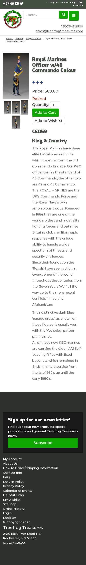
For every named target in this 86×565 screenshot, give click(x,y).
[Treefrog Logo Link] (13, 19)
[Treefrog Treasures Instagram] (8, 3)
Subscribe (43, 443)
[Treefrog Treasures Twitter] (21, 3)
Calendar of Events (17, 490)
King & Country (33, 38)
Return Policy (13, 481)
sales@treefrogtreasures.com (59, 31)
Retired (19, 38)
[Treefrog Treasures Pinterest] (12, 3)
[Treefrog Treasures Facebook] (4, 3)
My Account (12, 459)
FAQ (6, 477)
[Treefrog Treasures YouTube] (17, 3)
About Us (10, 463)
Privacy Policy (13, 486)
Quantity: (40, 105)
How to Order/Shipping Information (30, 468)
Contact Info (12, 472)
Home (9, 38)
